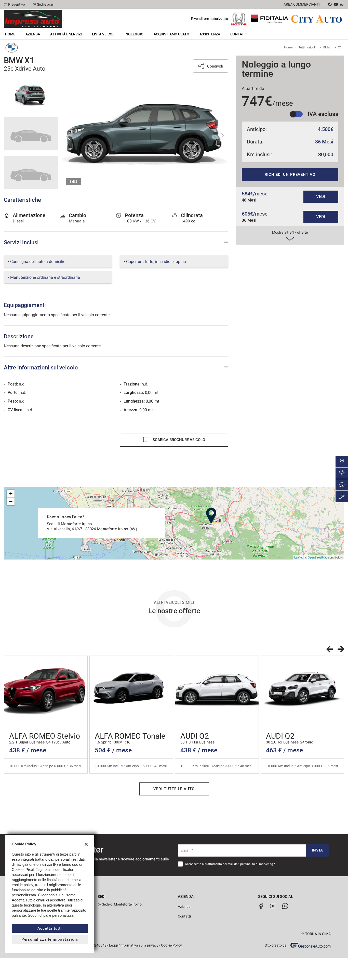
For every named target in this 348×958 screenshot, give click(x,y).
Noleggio (134, 34)
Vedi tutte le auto (173, 789)
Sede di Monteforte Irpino (121, 904)
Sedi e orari (45, 4)
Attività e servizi (66, 34)
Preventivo (16, 4)
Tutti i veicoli (307, 47)
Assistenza (209, 34)
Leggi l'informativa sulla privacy (133, 945)
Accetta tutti (49, 928)
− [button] (10, 501)
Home (10, 34)
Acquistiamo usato (171, 34)
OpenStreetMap (317, 557)
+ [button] (10, 493)
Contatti (238, 34)
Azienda (32, 34)
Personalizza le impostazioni (49, 939)
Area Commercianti (302, 4)
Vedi (321, 196)
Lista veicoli (103, 34)
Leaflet (298, 557)
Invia (317, 850)
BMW (326, 47)
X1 (340, 47)
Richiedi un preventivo (290, 174)
